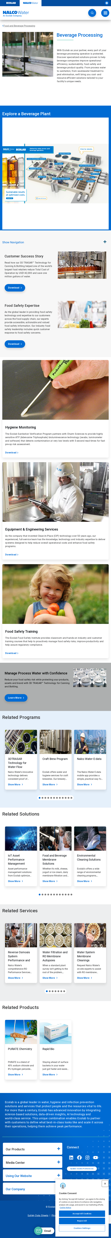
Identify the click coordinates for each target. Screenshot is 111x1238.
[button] (92, 13)
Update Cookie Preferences (82, 1169)
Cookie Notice (65, 1207)
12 (71, 798)
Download (13, 287)
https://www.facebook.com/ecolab (79, 1157)
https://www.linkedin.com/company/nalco (71, 1157)
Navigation (13, 242)
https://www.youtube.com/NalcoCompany (95, 1157)
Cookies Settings (82, 1228)
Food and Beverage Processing (19, 25)
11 (68, 798)
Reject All (82, 1221)
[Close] (105, 1183)
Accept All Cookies (82, 1214)
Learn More (15, 697)
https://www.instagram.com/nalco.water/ (87, 1157)
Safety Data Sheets (38, 1215)
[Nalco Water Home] (14, 14)
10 (65, 798)
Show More (14, 784)
